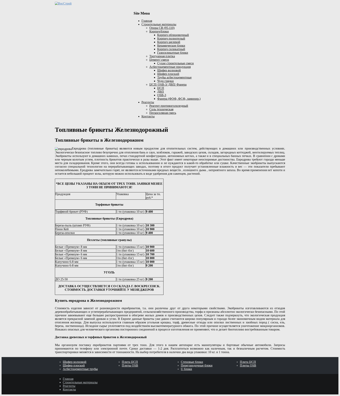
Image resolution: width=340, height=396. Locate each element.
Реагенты (147, 102)
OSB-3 (161, 95)
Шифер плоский (168, 74)
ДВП (160, 91)
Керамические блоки (171, 45)
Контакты (148, 116)
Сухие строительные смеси (175, 63)
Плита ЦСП (130, 362)
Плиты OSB (130, 365)
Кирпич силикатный (171, 49)
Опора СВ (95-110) (162, 28)
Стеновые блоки (192, 362)
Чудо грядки (165, 81)
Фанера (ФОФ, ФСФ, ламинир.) (178, 98)
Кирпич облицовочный (173, 35)
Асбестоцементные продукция (170, 66)
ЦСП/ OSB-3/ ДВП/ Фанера (168, 84)
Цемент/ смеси (159, 59)
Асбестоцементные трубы (80, 369)
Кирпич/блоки (159, 31)
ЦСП (160, 88)
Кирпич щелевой (168, 42)
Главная (146, 20)
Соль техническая (161, 109)
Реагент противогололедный (168, 105)
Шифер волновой (169, 70)
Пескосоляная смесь (162, 112)
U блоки (186, 369)
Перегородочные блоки (197, 365)
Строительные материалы (158, 24)
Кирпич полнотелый (171, 38)
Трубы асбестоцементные (174, 77)
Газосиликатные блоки (172, 52)
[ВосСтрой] (91, 3)
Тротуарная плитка (162, 56)
